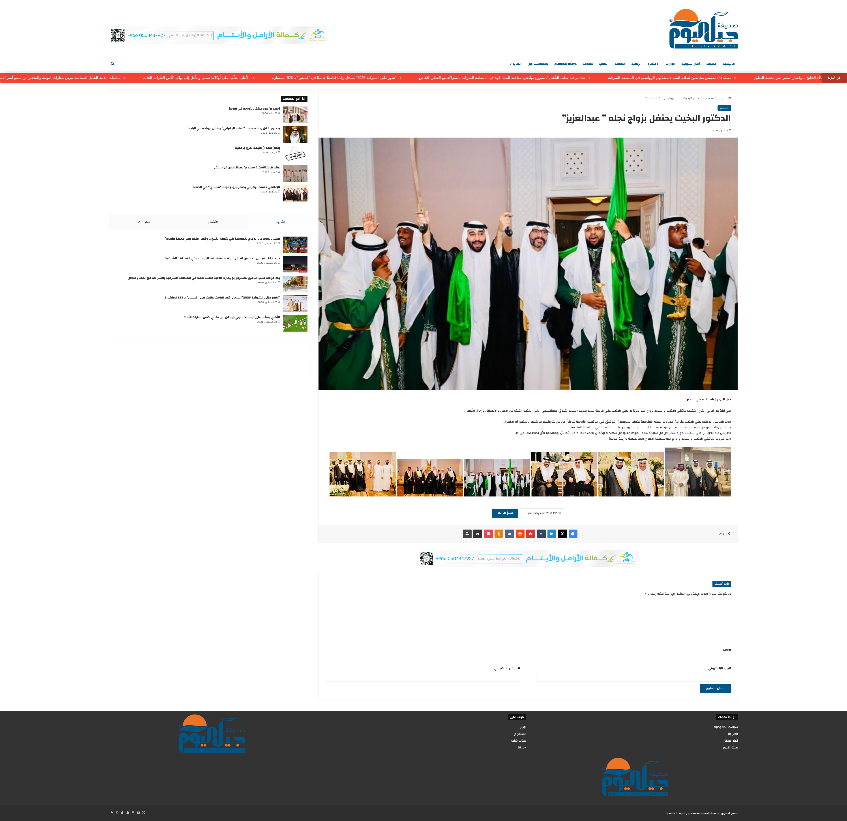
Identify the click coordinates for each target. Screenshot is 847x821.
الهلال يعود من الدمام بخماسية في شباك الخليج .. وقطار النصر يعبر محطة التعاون (222, 239)
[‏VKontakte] (509, 534)
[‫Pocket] (488, 534)
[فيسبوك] (573, 534)
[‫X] (562, 534)
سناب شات (518, 741)
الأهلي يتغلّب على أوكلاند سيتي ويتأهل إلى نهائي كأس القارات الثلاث (260, 78)
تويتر (523, 727)
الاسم (726, 650)
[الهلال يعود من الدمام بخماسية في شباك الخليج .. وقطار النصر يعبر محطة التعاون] (295, 245)
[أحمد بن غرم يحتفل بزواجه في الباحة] (295, 114)
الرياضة (636, 64)
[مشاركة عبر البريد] (477, 534)
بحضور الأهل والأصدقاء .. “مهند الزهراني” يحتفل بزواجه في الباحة (234, 128)
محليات (711, 64)
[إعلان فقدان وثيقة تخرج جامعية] (295, 154)
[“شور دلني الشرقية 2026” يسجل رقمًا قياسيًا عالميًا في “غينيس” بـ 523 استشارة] (295, 303)
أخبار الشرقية (690, 64)
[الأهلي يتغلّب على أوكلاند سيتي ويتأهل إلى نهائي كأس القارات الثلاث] (295, 323)
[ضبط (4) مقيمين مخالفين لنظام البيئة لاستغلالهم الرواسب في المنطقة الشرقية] (295, 264)
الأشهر (213, 222)
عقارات (588, 64)
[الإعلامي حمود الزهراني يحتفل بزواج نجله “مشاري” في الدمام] (295, 193)
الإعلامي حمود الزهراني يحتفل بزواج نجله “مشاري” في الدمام (236, 187)
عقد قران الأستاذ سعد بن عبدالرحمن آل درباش (247, 167)
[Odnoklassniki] (499, 534)
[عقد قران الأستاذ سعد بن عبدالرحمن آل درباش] (295, 173)
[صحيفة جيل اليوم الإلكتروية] (703, 29)
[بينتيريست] (530, 534)
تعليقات (144, 222)
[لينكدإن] (551, 534)
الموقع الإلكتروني (507, 668)
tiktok (522, 747)
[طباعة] (467, 534)
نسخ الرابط (505, 513)
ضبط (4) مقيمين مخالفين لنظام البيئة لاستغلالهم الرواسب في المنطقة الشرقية (733, 78)
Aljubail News (565, 64)
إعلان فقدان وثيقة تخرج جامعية (257, 148)
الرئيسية (729, 64)
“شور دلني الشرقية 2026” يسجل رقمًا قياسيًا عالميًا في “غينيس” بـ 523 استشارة (398, 78)
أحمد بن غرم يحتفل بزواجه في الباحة (254, 109)
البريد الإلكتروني (719, 668)
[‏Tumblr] (541, 534)
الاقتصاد (653, 64)
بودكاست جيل (538, 64)
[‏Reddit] (520, 534)
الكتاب (603, 64)
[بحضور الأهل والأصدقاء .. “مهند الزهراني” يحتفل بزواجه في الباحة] (295, 134)
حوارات (670, 64)
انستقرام (520, 734)
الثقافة (620, 64)
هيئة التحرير (730, 747)
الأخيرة (280, 222)
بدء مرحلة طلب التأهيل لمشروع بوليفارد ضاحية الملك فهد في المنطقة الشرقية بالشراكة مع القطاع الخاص (566, 78)
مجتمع (709, 98)
